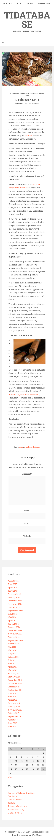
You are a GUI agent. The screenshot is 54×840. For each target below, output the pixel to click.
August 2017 (13, 720)
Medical (11, 803)
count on (28, 135)
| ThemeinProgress (39, 832)
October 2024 (14, 607)
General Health (15, 799)
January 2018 (14, 706)
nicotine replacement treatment (24, 394)
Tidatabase (27, 20)
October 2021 (13, 657)
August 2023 (13, 643)
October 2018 (13, 686)
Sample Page (44, 3)
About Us (7, 3)
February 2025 (14, 594)
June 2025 (12, 584)
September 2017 (15, 716)
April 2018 (12, 700)
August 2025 (13, 581)
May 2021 (12, 663)
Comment (27, 474)
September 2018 (15, 690)
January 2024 (14, 627)
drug (21, 447)
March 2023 (13, 650)
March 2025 (13, 591)
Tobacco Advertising (17, 806)
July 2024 (12, 614)
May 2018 (12, 696)
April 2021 (12, 667)
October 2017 (13, 713)
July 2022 (12, 653)
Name (27, 510)
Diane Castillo (26, 93)
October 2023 (14, 637)
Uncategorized (15, 813)
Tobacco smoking (16, 809)
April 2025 (12, 587)
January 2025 (14, 597)
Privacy (30, 3)
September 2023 (15, 640)
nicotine (28, 447)
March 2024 (13, 624)
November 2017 (15, 710)
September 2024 (15, 610)
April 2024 (13, 620)
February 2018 (14, 703)
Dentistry (12, 796)
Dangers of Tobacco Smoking (27, 104)
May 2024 (12, 617)
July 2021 (12, 660)
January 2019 (14, 677)
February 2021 (14, 673)
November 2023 (15, 633)
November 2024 (15, 604)
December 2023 (15, 630)
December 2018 (15, 680)
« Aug (10, 777)
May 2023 (12, 647)
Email (27, 523)
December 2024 (15, 600)
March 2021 (13, 670)
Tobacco (36, 447)
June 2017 (12, 723)
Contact (19, 3)
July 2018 (12, 693)
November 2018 (15, 683)
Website (27, 536)
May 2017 (12, 726)
